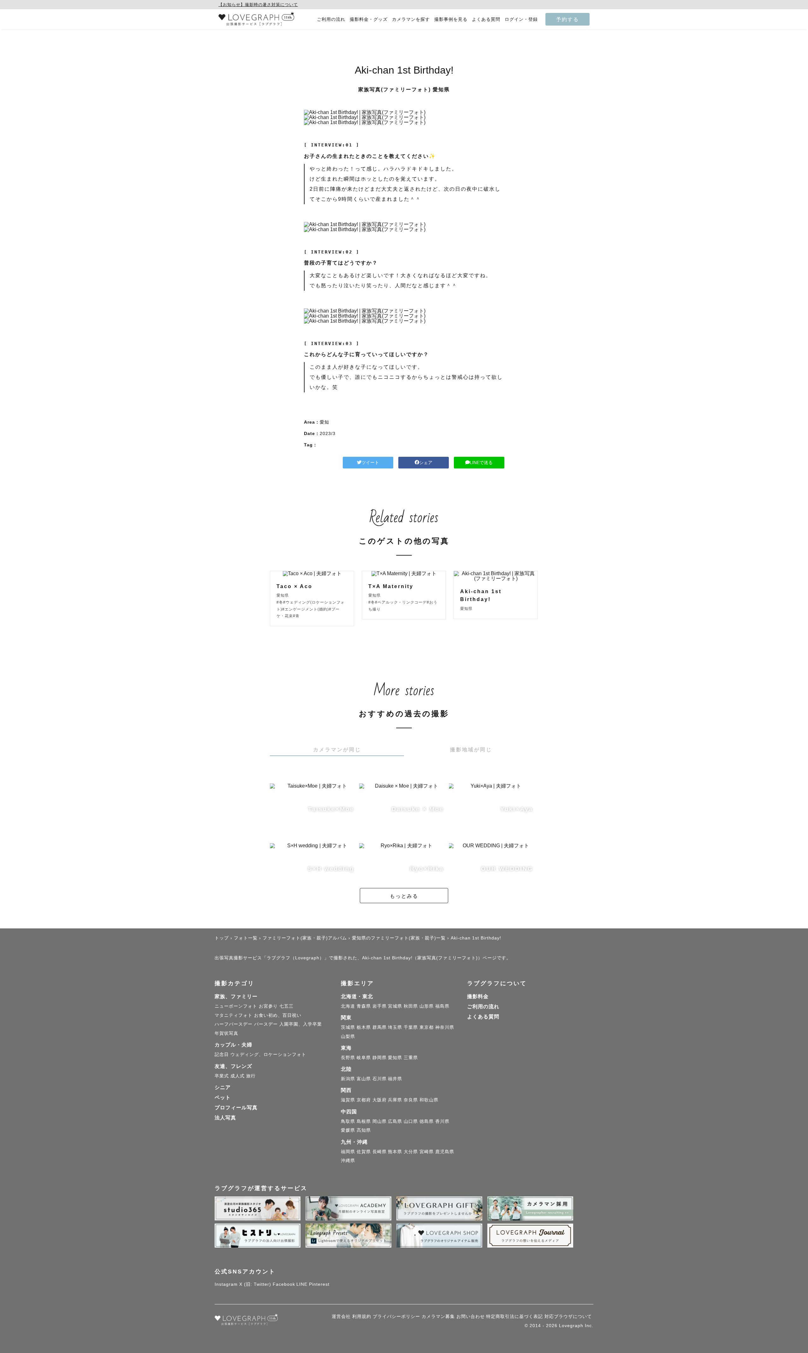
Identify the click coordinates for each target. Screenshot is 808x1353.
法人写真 (225, 1117)
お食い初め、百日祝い (277, 1015)
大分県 (411, 1151)
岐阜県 (364, 1057)
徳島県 (426, 1121)
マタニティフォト (233, 1015)
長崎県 (379, 1151)
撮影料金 (478, 996)
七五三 (286, 1006)
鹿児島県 (444, 1151)
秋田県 (411, 1006)
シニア (223, 1087)
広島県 (395, 1121)
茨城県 (348, 1027)
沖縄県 (348, 1160)
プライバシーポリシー (396, 1316)
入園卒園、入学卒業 (300, 1024)
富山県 (364, 1078)
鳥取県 (348, 1121)
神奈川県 (444, 1027)
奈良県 (411, 1099)
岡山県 (379, 1121)
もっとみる (404, 896)
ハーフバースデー (233, 1024)
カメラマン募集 (438, 1316)
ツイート (370, 462)
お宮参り (268, 1006)
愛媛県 (348, 1130)
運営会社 (341, 1316)
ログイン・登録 (521, 19)
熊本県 (395, 1151)
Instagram (226, 1284)
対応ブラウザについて (568, 1316)
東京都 (426, 1027)
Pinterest (319, 1284)
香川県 (442, 1121)
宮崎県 (426, 1151)
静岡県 (379, 1057)
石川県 (379, 1078)
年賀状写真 (226, 1033)
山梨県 (348, 1036)
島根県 (364, 1121)
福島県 (442, 1006)
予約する (567, 19)
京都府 (364, 1099)
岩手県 (379, 1006)
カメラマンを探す (411, 19)
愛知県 (395, 1057)
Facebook (284, 1284)
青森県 (364, 1006)
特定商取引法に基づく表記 (514, 1316)
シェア (425, 462)
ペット (223, 1097)
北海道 (348, 1006)
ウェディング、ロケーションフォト (268, 1054)
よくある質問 (486, 19)
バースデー (266, 1024)
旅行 (251, 1075)
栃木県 (364, 1027)
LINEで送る (481, 462)
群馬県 (379, 1027)
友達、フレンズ (233, 1066)
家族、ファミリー (236, 996)
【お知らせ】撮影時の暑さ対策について (258, 4)
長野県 (348, 1057)
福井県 (395, 1078)
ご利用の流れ (331, 19)
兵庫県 (395, 1099)
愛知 (324, 422)
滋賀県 (348, 1099)
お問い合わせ (470, 1316)
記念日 (222, 1054)
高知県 (364, 1130)
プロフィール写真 (236, 1107)
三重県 (411, 1057)
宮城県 (395, 1006)
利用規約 (361, 1316)
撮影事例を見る (450, 19)
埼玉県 (395, 1027)
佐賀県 (364, 1151)
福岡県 (348, 1151)
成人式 (237, 1075)
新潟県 (348, 1078)
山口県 (411, 1121)
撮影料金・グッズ (369, 19)
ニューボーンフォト (236, 1006)
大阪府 (379, 1099)
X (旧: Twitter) (255, 1284)
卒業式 (222, 1075)
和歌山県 (428, 1099)
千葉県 (411, 1027)
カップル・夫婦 (233, 1044)
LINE (301, 1284)
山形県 (426, 1006)
